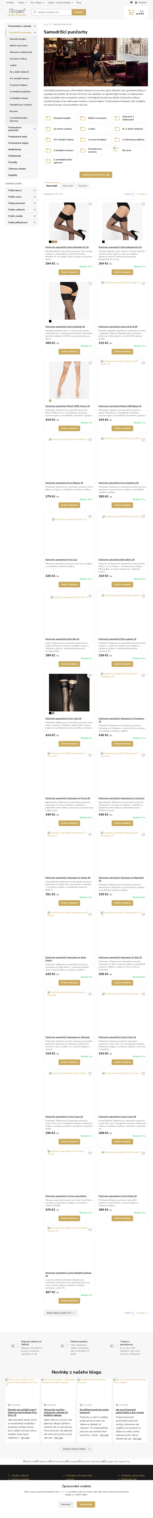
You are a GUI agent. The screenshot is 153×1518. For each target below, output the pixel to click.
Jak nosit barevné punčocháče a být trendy (130, 1411)
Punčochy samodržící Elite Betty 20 (116, 559)
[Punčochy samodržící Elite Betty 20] (122, 535)
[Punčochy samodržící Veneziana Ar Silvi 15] (122, 933)
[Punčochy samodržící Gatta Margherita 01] (122, 222)
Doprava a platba (20, 1479)
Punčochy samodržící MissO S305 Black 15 (120, 406)
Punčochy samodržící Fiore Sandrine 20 (119, 482)
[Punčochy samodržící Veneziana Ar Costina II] (122, 773)
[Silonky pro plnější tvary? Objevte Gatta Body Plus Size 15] (22, 1389)
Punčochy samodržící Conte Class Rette (65, 1196)
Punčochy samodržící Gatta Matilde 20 (65, 326)
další (142, 194)
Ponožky (12, 162)
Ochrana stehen (17, 168)
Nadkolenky (14, 149)
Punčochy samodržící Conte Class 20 (64, 1116)
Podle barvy (15, 190)
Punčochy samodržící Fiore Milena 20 (64, 482)
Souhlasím (86, 1504)
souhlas (62, 1491)
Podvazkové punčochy (15, 129)
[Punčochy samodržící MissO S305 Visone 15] (69, 381)
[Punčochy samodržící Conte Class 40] (122, 1092)
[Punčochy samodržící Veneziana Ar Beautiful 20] (122, 853)
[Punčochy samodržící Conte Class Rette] (69, 1171)
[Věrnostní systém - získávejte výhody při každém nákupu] (58, 1389)
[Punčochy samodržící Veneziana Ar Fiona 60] (69, 773)
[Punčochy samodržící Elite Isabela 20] (122, 614)
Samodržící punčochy (20, 32)
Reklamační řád (128, 1479)
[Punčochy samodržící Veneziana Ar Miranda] (69, 1012)
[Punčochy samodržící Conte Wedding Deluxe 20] (69, 1248)
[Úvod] (17, 12)
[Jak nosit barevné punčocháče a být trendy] (130, 1389)
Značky (21, 2)
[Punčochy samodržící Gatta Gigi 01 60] (122, 302)
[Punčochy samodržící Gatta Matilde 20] (69, 302)
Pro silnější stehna (19, 78)
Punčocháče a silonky (19, 26)
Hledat (79, 12)
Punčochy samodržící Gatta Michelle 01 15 (67, 247)
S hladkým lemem (19, 98)
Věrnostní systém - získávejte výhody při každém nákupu (56, 1412)
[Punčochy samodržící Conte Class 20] (69, 1092)
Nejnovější (51, 185)
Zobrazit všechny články (74, 1449)
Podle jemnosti (16, 203)
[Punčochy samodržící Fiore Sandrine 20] (122, 458)
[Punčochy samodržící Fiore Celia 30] (69, 694)
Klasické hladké (18, 39)
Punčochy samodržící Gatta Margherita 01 (120, 247)
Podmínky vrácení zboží (133, 1475)
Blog (78, 2)
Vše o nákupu (36, 2)
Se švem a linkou (18, 58)
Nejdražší (82, 185)
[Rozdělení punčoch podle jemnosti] (94, 1389)
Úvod (46, 24)
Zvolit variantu (69, 272)
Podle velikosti (16, 209)
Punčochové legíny (18, 143)
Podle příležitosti (17, 222)
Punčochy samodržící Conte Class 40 (117, 1116)
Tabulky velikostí (19, 1475)
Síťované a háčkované (21, 52)
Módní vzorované (18, 45)
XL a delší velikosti (19, 71)
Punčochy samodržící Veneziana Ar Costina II (121, 798)
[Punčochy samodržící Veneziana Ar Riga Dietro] (69, 933)
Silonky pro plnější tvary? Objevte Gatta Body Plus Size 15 (22, 1412)
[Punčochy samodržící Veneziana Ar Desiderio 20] (122, 694)
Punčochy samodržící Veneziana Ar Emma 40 (67, 877)
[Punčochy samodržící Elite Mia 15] (69, 614)
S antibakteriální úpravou (18, 119)
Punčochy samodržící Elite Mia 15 (62, 639)
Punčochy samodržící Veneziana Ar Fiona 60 (67, 798)
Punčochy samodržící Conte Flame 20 (118, 1196)
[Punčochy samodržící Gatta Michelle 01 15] (69, 222)
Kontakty (10, 2)
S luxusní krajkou (18, 85)
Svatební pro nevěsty (21, 104)
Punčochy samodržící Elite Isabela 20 (117, 639)
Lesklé (13, 65)
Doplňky (12, 175)
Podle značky (15, 216)
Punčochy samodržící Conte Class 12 (117, 1037)
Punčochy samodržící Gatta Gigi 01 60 (118, 326)
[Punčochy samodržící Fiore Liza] (69, 535)
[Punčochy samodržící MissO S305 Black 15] (122, 381)
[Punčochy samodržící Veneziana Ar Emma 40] (69, 853)
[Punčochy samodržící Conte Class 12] (122, 1012)
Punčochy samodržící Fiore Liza (61, 559)
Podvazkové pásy (17, 136)
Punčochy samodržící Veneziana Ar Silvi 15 (120, 957)
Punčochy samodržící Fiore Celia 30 (63, 718)
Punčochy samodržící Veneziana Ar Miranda (67, 1037)
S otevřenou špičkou (20, 91)
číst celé (25, 1437)
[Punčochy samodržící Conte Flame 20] (122, 1171)
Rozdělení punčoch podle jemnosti (94, 1411)
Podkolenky (14, 155)
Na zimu (14, 111)
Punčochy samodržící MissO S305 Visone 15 (67, 406)
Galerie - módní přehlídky (59, 2)
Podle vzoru (14, 196)
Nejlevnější (67, 185)
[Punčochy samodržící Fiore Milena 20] (69, 458)
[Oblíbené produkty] (131, 3)
